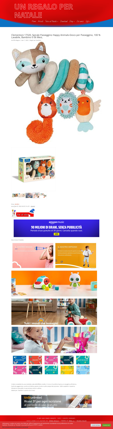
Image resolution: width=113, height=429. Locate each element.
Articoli (40, 22)
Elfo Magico (16, 40)
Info (87, 22)
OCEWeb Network (54, 420)
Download (63, 22)
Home (34, 22)
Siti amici (80, 22)
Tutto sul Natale (51, 22)
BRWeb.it (72, 420)
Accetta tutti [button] (106, 425)
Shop (71, 22)
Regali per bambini (35, 40)
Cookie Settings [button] (96, 425)
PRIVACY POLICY (82, 420)
